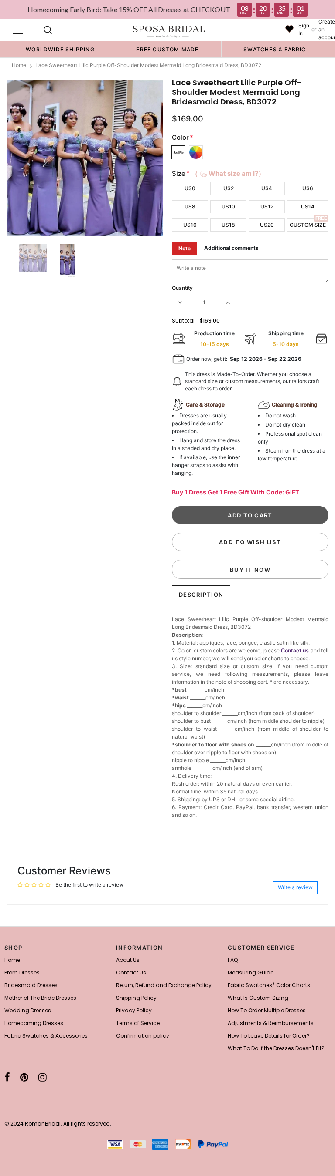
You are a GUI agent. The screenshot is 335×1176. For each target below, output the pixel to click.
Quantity (182, 288)
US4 (266, 188)
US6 (307, 188)
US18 (228, 225)
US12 (266, 206)
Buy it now (250, 569)
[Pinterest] (24, 1077)
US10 (228, 206)
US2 (228, 188)
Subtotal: (184, 320)
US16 (190, 225)
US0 (190, 188)
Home (19, 65)
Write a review (295, 887)
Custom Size (308, 225)
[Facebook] (7, 1077)
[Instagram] (42, 1077)
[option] (60, 49)
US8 (190, 206)
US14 (307, 206)
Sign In (303, 29)
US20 (267, 225)
